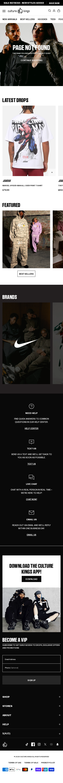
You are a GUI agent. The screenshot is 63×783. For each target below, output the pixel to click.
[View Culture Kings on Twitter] (45, 744)
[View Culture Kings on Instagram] (39, 744)
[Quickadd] (52, 172)
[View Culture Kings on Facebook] (33, 744)
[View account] (54, 11)
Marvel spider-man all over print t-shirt (22, 185)
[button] (59, 11)
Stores (7, 706)
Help (5, 724)
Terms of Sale (31, 762)
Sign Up (32, 680)
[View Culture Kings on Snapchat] (57, 744)
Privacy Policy (48, 762)
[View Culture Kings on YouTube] (51, 744)
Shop (6, 696)
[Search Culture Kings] (49, 11)
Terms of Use (14, 762)
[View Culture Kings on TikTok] (27, 744)
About (6, 715)
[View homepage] (19, 10)
